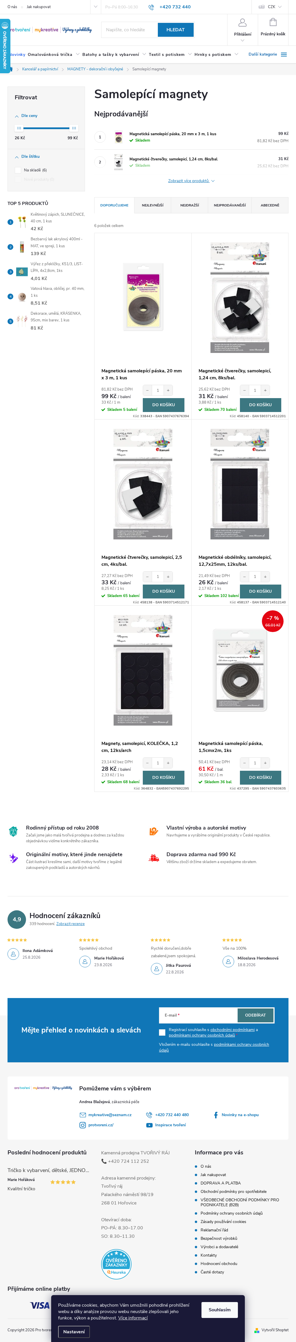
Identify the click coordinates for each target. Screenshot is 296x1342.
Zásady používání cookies (223, 1221)
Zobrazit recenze (70, 924)
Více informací (133, 1318)
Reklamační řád (214, 1230)
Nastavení (74, 1332)
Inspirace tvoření (170, 1125)
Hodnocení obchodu (219, 1263)
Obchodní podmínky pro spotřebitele (234, 1191)
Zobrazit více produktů (189, 181)
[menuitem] (17, 55)
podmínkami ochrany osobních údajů (202, 1035)
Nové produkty (38, 179)
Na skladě (35, 170)
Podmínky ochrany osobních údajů (232, 1213)
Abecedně (270, 205)
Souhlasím (220, 1310)
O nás (12, 7)
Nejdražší (189, 205)
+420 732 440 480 (172, 1115)
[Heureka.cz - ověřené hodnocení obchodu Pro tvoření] (116, 1264)
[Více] (268, 54)
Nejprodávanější (230, 205)
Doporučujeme (114, 205)
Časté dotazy (212, 1272)
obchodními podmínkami (232, 1029)
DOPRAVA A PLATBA (221, 1183)
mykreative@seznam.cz (110, 1115)
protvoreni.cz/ (100, 1125)
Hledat (175, 30)
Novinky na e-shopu (240, 1115)
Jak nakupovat (39, 7)
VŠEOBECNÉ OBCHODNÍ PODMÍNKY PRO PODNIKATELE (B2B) (240, 1202)
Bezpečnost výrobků (219, 1238)
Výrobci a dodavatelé (219, 1247)
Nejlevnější (152, 205)
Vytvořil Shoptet (275, 1330)
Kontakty (209, 1255)
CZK (271, 7)
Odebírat (255, 1015)
